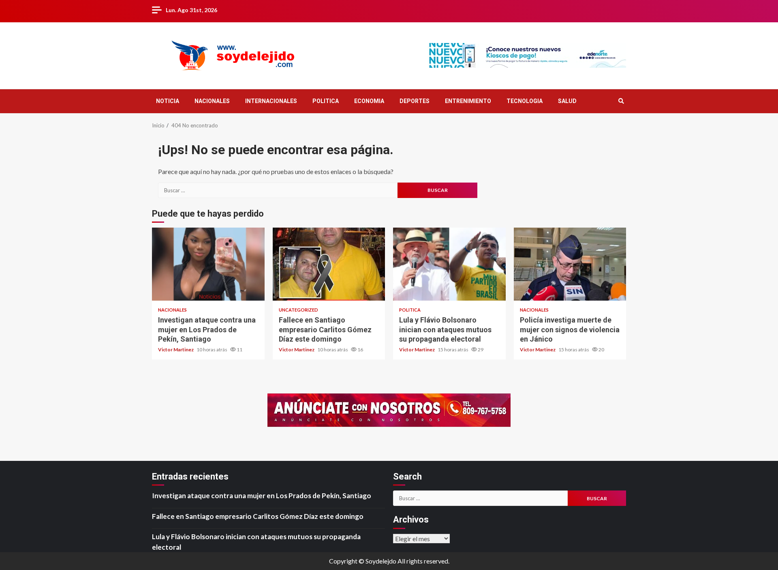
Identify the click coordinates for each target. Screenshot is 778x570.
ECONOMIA (369, 101)
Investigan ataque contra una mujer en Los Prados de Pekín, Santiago (208, 264)
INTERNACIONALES (271, 101)
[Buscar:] (278, 190)
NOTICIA (167, 101)
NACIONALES (212, 101)
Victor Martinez (176, 349)
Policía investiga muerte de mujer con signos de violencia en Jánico (570, 264)
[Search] (621, 101)
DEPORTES (415, 101)
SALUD (567, 101)
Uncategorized (298, 310)
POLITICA (325, 101)
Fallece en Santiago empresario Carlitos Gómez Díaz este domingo (329, 264)
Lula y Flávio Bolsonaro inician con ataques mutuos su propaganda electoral (449, 264)
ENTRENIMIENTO (468, 101)
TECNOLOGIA (525, 101)
